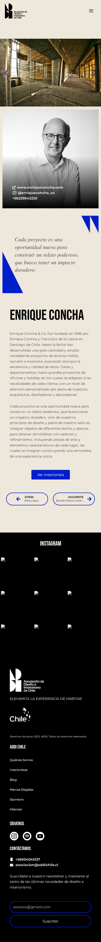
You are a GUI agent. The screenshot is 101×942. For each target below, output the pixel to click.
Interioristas (18, 770)
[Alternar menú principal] (91, 11)
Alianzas (16, 809)
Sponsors (17, 799)
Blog (13, 780)
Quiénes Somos (21, 760)
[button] (95, 73)
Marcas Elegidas (21, 789)
